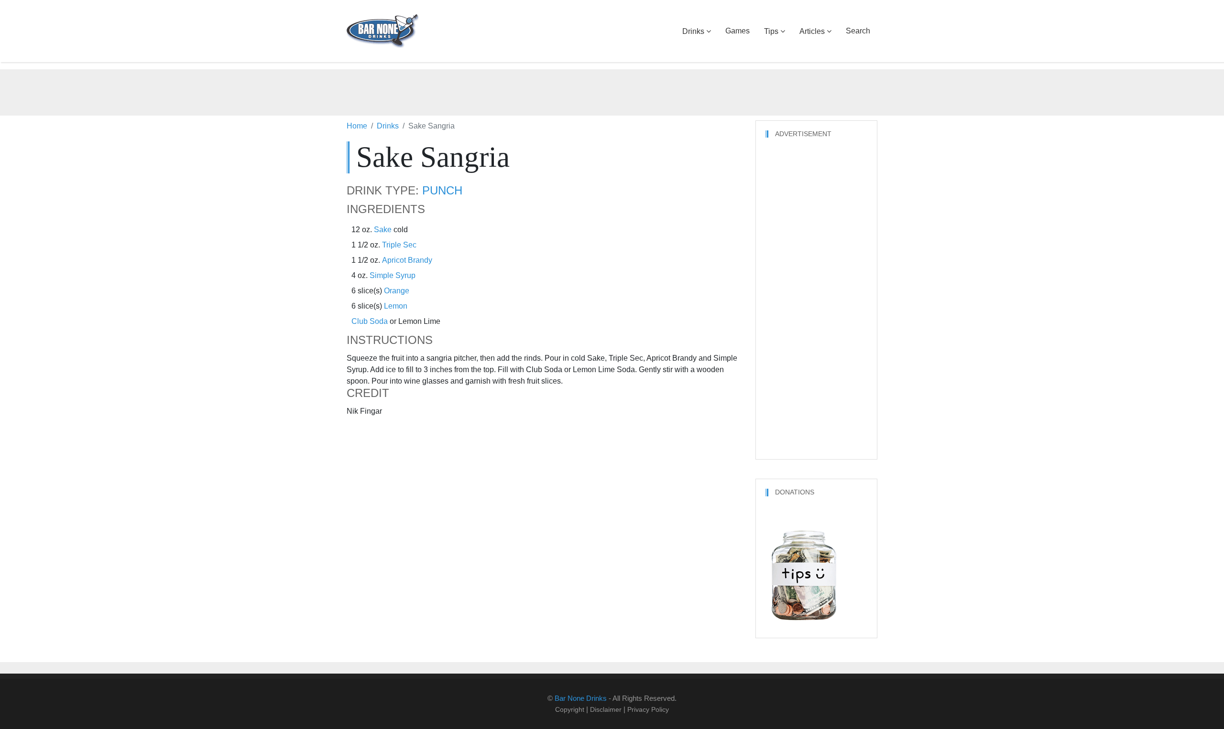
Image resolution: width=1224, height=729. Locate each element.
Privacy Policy (648, 709)
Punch (442, 190)
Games (737, 31)
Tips (771, 31)
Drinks (693, 31)
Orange (396, 291)
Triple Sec (399, 245)
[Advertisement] (612, 90)
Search (858, 31)
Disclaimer (606, 709)
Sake (383, 229)
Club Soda (369, 321)
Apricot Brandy (407, 260)
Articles (812, 31)
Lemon (395, 306)
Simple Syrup (392, 275)
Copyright (569, 709)
